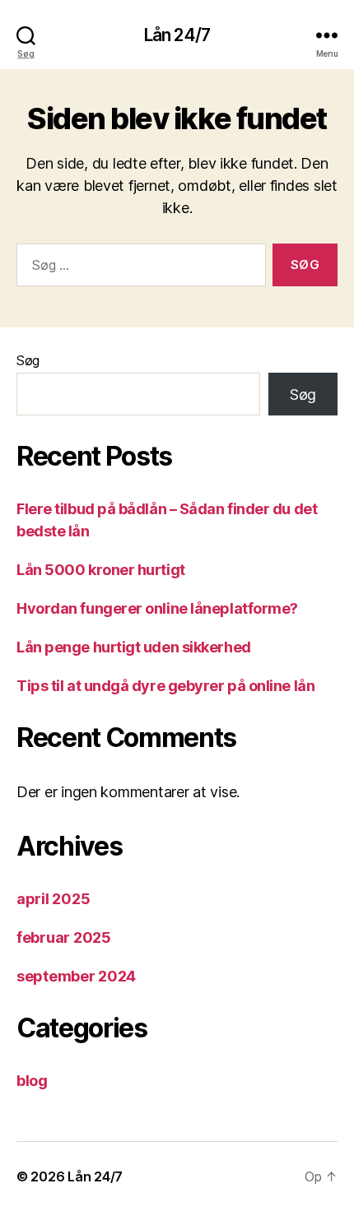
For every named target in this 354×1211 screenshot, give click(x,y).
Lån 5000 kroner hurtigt (100, 569)
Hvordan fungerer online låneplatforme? (157, 608)
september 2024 (76, 976)
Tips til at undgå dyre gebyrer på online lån (165, 685)
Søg (28, 360)
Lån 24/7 (177, 35)
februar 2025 (63, 937)
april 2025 (53, 898)
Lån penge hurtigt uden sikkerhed (133, 647)
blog (32, 1080)
